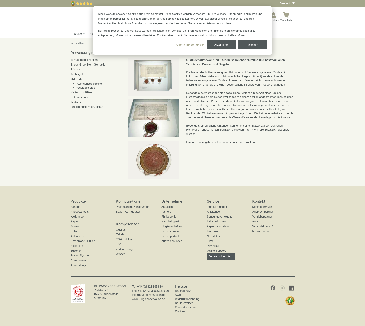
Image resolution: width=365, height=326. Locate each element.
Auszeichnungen (171, 240)
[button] (153, 77)
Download (213, 245)
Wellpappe (77, 216)
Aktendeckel (78, 236)
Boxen (75, 226)
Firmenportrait (170, 236)
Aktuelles (167, 206)
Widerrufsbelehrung (187, 299)
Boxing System (80, 255)
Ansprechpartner (262, 211)
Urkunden (77, 79)
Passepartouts (80, 211)
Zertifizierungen (125, 249)
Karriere (166, 211)
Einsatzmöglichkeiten (84, 59)
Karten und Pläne (81, 92)
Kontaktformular (262, 206)
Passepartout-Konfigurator (132, 206)
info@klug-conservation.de (148, 294)
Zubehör (76, 250)
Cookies (180, 311)
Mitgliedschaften (171, 226)
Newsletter (213, 236)
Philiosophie (168, 216)
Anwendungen (79, 265)
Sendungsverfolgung (219, 216)
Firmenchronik (170, 231)
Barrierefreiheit (184, 303)
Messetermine (261, 231)
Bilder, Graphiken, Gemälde (88, 64)
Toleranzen (213, 231)
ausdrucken (247, 142)
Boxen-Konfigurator (128, 211)
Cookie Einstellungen (190, 44)
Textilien (76, 102)
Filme (210, 240)
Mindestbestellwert (186, 307)
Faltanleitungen (216, 221)
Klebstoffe (77, 245)
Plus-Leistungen (217, 206)
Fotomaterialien (80, 97)
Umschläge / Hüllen (83, 240)
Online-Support (216, 250)
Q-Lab (120, 234)
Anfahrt (256, 221)
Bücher (75, 69)
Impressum (182, 286)
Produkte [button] (76, 33)
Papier (75, 221)
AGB (178, 294)
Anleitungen (214, 211)
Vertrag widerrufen (220, 256)
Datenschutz (183, 290)
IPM (118, 244)
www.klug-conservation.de (148, 299)
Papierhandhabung (218, 226)
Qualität (120, 229)
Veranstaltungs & (262, 226)
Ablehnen (252, 44)
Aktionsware (78, 260)
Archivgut (77, 74)
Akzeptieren (221, 44)
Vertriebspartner (262, 216)
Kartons (75, 206)
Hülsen (75, 231)
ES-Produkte (124, 239)
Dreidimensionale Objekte (87, 106)
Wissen (120, 254)
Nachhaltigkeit (170, 221)
